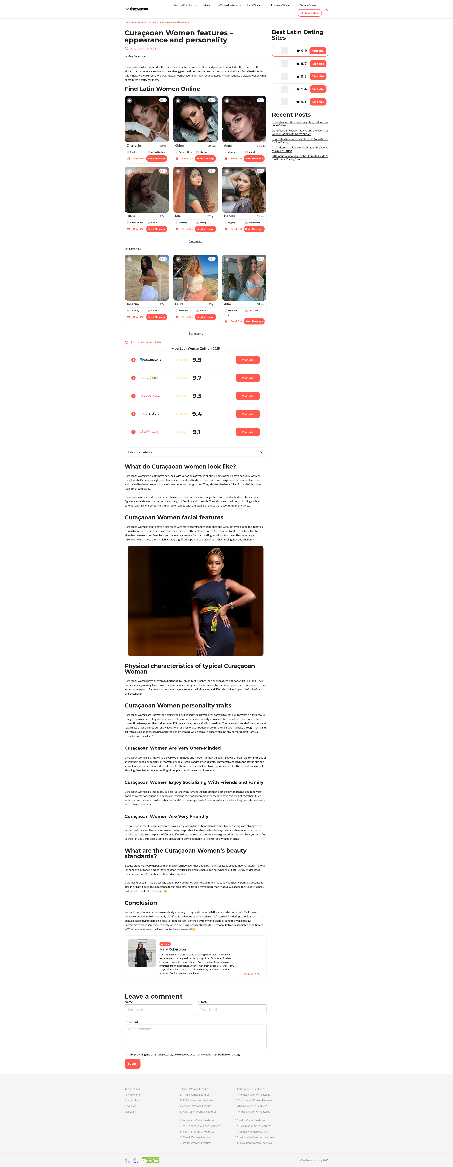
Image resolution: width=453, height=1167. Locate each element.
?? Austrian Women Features (197, 1131)
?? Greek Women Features (196, 1137)
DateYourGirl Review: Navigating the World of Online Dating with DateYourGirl (300, 132)
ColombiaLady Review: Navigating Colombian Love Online (300, 123)
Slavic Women (308, 5)
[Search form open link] (326, 9)
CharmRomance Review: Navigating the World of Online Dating (300, 149)
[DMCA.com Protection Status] (150, 1160)
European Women (281, 5)
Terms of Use (133, 1088)
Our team (130, 1111)
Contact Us (131, 1100)
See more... (195, 241)
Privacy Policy (133, 1094)
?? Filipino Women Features (196, 1100)
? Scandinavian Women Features (254, 1137)
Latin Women (254, 5)
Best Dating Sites (184, 5)
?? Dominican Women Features (254, 1100)
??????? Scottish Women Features (200, 1125)
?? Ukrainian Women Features (253, 1125)
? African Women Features (251, 1105)
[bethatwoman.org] (138, 9)
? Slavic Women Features (250, 1120)
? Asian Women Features (195, 1088)
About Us (130, 1105)
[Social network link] (127, 1160)
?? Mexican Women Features (252, 1094)
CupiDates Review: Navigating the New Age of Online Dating (300, 140)
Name (129, 1002)
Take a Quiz (311, 12)
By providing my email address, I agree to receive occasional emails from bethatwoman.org (185, 1054)
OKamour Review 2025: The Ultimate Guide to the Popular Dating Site (300, 157)
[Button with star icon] (129, 100)
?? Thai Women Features (195, 1094)
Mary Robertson (137, 56)
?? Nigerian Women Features (252, 1111)
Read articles (252, 973)
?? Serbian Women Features (252, 1131)
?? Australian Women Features (198, 1111)
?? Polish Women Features (195, 1142)
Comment (131, 1022)
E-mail (202, 1002)
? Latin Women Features (249, 1088)
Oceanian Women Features (196, 1105)
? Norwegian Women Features (253, 1142)
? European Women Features (197, 1120)
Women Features (228, 5)
